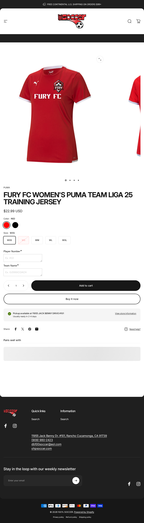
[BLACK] (15, 225)
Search (35, 419)
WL (50, 240)
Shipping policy (85, 517)
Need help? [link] (134, 329)
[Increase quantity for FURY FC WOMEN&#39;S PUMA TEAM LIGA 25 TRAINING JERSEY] (24, 286)
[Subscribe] (75, 480)
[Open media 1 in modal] (99, 59)
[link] (42, 440)
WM (37, 240)
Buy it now (72, 298)
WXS (9, 240)
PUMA (7, 187)
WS (23, 240)
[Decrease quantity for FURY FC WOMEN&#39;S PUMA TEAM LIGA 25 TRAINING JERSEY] (8, 286)
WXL (64, 240)
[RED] (6, 225)
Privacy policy (58, 517)
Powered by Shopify (84, 512)
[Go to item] (66, 180)
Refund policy (71, 517)
